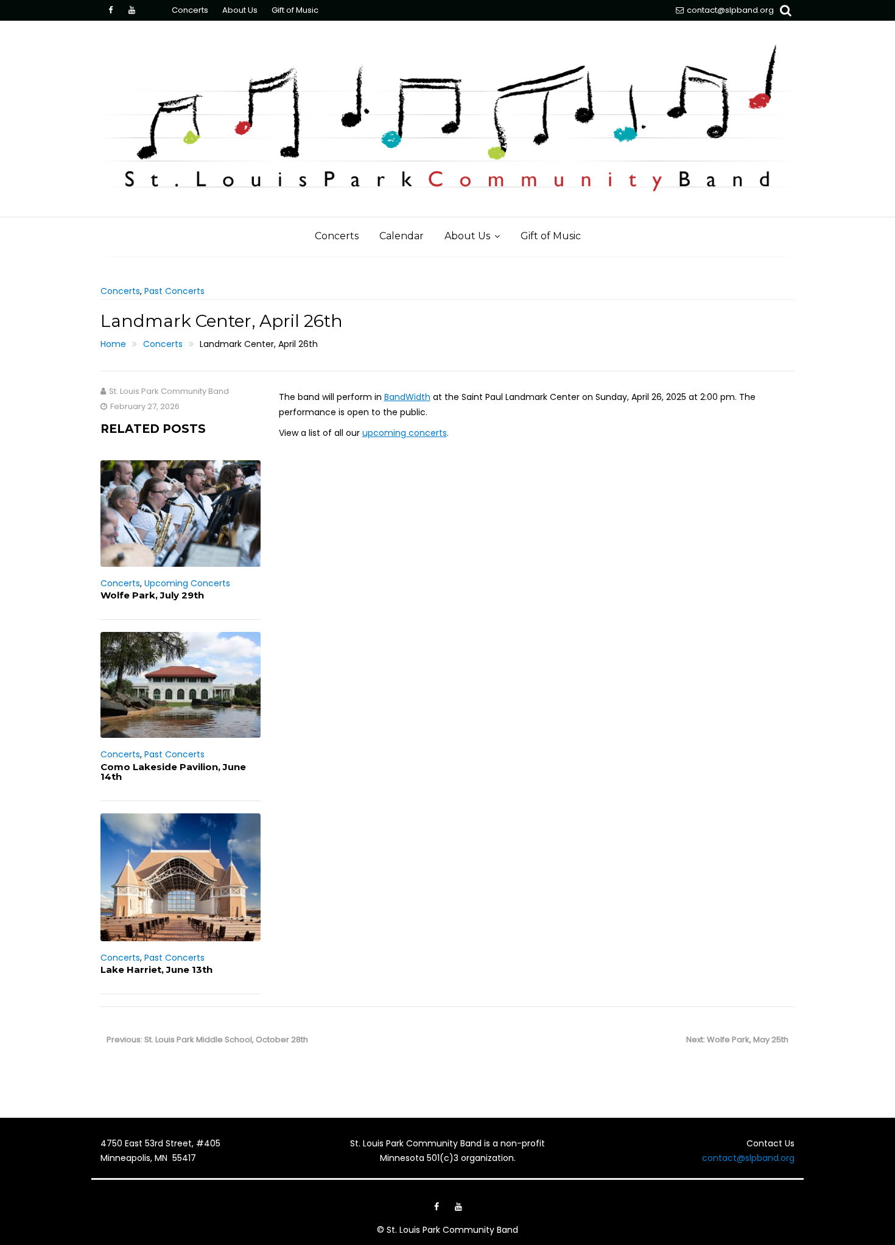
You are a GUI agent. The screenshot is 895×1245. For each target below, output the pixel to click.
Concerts (190, 10)
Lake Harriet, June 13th (156, 969)
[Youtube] (131, 10)
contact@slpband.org (730, 10)
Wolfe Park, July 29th (152, 595)
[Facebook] (110, 10)
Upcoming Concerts (187, 583)
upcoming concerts (404, 433)
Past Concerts (174, 291)
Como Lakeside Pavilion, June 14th (173, 772)
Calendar (401, 236)
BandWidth (407, 397)
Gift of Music (295, 10)
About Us (240, 10)
